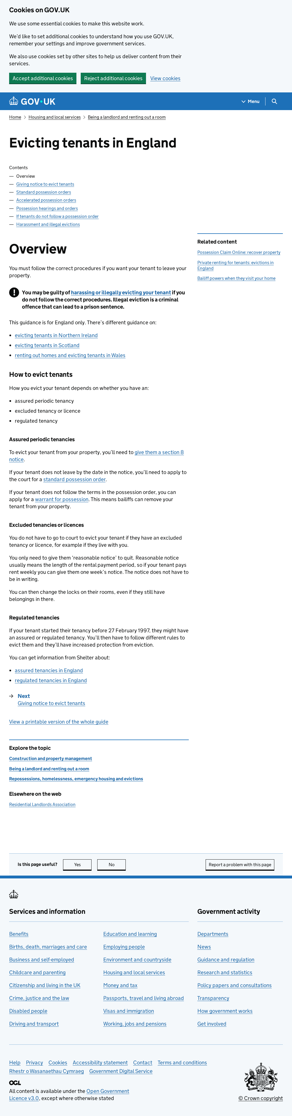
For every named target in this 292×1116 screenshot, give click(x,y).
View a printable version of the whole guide (58, 721)
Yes (83, 864)
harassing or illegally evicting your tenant (121, 292)
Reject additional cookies (113, 78)
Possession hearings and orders (47, 208)
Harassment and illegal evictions (48, 224)
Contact (142, 1062)
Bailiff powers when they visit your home (236, 278)
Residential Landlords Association (42, 804)
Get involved (211, 1023)
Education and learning (130, 934)
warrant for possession (61, 499)
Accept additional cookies (43, 78)
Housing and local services (55, 117)
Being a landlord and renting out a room (127, 117)
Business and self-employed (41, 959)
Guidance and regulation (225, 959)
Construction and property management (50, 758)
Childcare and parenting (37, 972)
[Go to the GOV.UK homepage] (32, 101)
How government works (225, 1011)
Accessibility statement (100, 1062)
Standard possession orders (43, 192)
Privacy (34, 1062)
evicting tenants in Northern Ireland (56, 335)
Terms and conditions (182, 1062)
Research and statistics (224, 972)
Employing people (124, 946)
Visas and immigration (128, 1011)
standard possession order (74, 479)
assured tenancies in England (49, 670)
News (204, 946)
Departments (212, 934)
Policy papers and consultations (234, 985)
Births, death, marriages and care (48, 946)
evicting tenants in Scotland (47, 345)
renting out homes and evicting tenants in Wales (70, 355)
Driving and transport (34, 1023)
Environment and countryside (137, 959)
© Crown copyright (260, 1098)
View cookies (165, 78)
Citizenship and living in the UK (44, 985)
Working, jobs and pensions (135, 1023)
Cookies (57, 1062)
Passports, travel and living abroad (143, 998)
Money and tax (120, 985)
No (117, 864)
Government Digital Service (121, 1071)
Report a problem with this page (240, 864)
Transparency (213, 998)
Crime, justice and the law (39, 998)
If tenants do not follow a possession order (57, 216)
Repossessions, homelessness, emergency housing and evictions (76, 778)
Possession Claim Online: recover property (238, 252)
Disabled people (28, 1011)
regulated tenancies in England (51, 680)
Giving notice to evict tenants (45, 184)
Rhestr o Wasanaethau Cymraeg (46, 1071)
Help (15, 1062)
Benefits (19, 934)
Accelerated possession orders (46, 200)
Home (15, 117)
